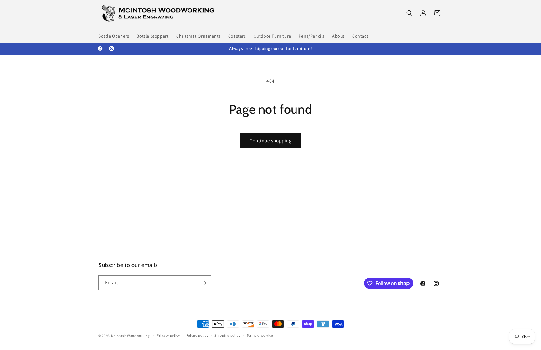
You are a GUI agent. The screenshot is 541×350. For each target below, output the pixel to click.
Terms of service (260, 335)
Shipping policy (227, 335)
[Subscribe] (204, 282)
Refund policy (197, 335)
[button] (409, 13)
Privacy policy (168, 335)
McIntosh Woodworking (130, 335)
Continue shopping (271, 141)
